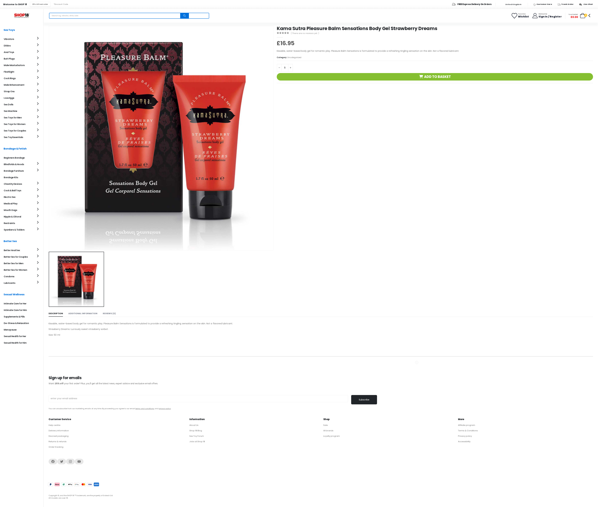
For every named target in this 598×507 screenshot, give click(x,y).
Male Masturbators (14, 65)
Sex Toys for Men (13, 117)
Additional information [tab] (82, 313)
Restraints (9, 223)
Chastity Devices (13, 184)
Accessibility (464, 441)
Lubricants (9, 283)
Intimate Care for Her (15, 303)
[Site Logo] (22, 15)
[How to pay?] (73, 484)
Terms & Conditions (468, 430)
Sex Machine (10, 111)
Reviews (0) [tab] (109, 313)
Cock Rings (10, 78)
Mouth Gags (10, 210)
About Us (193, 425)
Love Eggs (9, 98)
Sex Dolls (8, 104)
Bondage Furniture (14, 170)
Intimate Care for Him (15, 310)
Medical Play (10, 203)
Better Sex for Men (13, 263)
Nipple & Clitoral (12, 216)
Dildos (7, 45)
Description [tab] (56, 313)
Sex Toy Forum (196, 436)
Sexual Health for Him (15, 342)
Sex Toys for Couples (15, 130)
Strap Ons (9, 91)
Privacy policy (465, 436)
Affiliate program (466, 425)
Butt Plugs (9, 58)
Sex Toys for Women (14, 124)
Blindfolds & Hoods (14, 164)
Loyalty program (331, 436)
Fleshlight (9, 71)
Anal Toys (9, 52)
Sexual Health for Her (15, 336)
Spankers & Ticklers (14, 229)
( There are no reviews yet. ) (305, 33)
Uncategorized (294, 57)
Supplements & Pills (14, 316)
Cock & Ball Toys (12, 190)
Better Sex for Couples (16, 256)
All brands (328, 430)
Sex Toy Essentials (13, 137)
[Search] (184, 15)
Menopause (10, 329)
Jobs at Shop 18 (197, 441)
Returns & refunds (57, 441)
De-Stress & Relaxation (16, 323)
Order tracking (56, 446)
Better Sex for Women (15, 269)
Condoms (9, 276)
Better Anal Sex (12, 250)
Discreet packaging (59, 436)
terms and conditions (144, 408)
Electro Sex (10, 197)
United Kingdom (513, 4)
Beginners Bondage (14, 157)
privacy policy (165, 408)
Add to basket (437, 76)
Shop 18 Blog (195, 430)
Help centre (54, 425)
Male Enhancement (14, 84)
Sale (325, 425)
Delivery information (59, 430)
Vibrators (9, 39)
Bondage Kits (11, 177)
